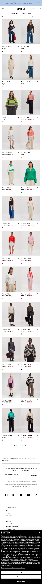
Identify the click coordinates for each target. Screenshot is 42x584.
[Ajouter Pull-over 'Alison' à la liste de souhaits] (37, 223)
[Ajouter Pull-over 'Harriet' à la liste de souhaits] (18, 364)
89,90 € (4, 84)
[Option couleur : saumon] (21, 121)
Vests (29, 13)
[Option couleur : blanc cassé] (21, 86)
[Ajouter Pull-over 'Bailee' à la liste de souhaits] (18, 82)
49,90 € (31, 260)
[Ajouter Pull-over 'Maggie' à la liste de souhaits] (18, 400)
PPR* (27, 119)
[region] (11, 31)
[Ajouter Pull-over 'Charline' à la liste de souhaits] (18, 188)
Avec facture (5, 460)
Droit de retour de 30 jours (29, 458)
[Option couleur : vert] (21, 192)
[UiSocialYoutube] (21, 495)
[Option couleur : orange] (21, 157)
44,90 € (31, 119)
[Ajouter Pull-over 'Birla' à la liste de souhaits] (37, 117)
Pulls (17, 13)
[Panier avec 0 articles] (38, 8)
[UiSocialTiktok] (36, 495)
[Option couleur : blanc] (2, 192)
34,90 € (12, 225)
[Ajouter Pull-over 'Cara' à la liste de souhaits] (37, 82)
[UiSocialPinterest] (28, 495)
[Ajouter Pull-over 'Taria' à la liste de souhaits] (37, 188)
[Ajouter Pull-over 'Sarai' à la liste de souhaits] (37, 152)
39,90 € (12, 402)
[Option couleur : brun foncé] (2, 51)
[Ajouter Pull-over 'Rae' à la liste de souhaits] (37, 46)
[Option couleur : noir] (2, 227)
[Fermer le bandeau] (39, 3)
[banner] (21, 3)
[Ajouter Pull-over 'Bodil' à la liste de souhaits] (37, 294)
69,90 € (4, 48)
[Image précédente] (4, 31)
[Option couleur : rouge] (2, 263)
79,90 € (23, 48)
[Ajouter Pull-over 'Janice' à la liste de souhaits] (18, 329)
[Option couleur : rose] (21, 263)
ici (29, 486)
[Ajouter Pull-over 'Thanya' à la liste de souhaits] (37, 258)
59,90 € (12, 260)
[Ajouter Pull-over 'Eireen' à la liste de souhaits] (37, 329)
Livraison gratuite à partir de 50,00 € (11, 458)
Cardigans (23, 13)
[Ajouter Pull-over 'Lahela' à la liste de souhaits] (37, 400)
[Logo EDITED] (21, 9)
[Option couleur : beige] (21, 227)
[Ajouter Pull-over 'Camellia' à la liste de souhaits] (37, 435)
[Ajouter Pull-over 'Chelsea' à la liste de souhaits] (18, 152)
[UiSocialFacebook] (6, 495)
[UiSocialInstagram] (13, 495)
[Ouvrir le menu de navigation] (3, 8)
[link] (7, 503)
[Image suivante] (18, 31)
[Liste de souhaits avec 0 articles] (33, 8)
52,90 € (31, 296)
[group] (21, 476)
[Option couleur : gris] (2, 121)
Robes (13, 13)
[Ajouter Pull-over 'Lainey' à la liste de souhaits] (18, 117)
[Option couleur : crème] (2, 86)
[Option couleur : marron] (21, 51)
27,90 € (31, 225)
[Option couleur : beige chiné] (21, 440)
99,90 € (23, 84)
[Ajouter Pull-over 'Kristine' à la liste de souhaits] (18, 46)
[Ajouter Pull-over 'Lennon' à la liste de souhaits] (37, 364)
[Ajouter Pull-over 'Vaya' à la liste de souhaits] (18, 223)
